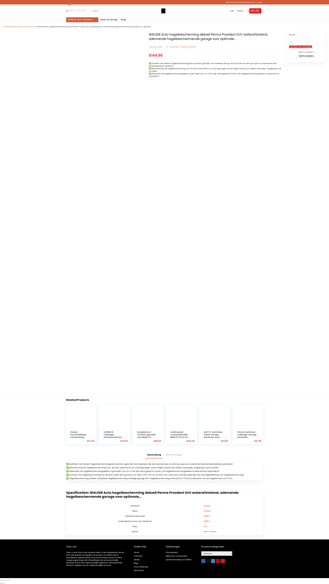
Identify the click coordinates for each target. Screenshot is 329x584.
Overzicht (138, 556)
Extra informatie (173, 454)
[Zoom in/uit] (1, 580)
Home (6, 26)
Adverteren (139, 570)
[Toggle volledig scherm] (4, 580)
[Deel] (6, 580)
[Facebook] (203, 561)
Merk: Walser (210, 531)
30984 (207, 516)
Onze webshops (141, 567)
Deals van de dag (108, 19)
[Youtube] (218, 561)
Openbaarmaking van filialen (179, 559)
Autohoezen (33, 26)
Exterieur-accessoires (18, 26)
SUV (206, 526)
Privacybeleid (171, 552)
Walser (207, 505)
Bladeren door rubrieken (80, 19)
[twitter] (208, 561)
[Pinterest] (223, 561)
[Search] (163, 10)
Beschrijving (154, 454)
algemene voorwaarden (176, 556)
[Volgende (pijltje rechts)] (4, 583)
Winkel (137, 559)
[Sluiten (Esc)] (9, 580)
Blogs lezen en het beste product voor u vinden (244, 2)
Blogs (123, 19)
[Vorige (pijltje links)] (1, 583)
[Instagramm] (213, 561)
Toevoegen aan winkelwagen (300, 47)
